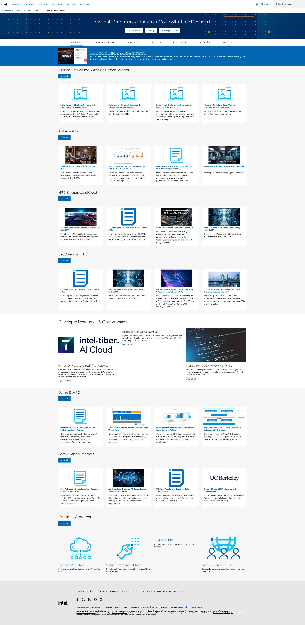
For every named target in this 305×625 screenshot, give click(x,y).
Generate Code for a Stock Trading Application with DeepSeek (219, 106)
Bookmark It (127, 344)
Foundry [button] (84, 4)
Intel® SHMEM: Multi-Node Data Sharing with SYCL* (222, 228)
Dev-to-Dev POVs (179, 42)
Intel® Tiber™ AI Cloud (71, 565)
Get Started (191, 378)
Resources (156, 42)
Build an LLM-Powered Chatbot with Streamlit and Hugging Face (124, 106)
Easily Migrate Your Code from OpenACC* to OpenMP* (80, 228)
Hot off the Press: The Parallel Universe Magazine (118, 53)
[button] (152, 351)
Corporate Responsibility (150, 591)
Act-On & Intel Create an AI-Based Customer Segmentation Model (128, 490)
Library (151, 30)
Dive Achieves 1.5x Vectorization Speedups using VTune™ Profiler (80, 490)
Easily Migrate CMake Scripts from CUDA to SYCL (127, 228)
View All (64, 76)
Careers (134, 591)
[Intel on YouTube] (95, 600)
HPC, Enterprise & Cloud (104, 42)
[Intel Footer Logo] (63, 603)
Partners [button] (71, 4)
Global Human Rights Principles (223, 613)
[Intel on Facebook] (78, 600)
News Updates (134, 30)
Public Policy (178, 591)
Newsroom (113, 591)
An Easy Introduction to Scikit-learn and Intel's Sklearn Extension (126, 167)
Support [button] (30, 4)
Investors (124, 591)
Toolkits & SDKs (163, 540)
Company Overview (84, 591)
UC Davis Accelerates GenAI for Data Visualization (172, 490)
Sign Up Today (64, 380)
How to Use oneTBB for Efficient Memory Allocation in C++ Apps (222, 428)
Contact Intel (101, 591)
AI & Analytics (76, 42)
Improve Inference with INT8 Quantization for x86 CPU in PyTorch (175, 428)
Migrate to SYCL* (133, 42)
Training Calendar (169, 30)
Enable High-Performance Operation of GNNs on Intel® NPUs (174, 106)
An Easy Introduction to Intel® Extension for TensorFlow (128, 428)
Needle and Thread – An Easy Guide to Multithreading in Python (173, 167)
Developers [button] (58, 4)
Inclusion (167, 591)
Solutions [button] (43, 4)
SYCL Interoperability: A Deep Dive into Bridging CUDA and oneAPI (222, 290)
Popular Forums (227, 42)
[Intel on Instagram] (101, 600)
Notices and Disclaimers (119, 613)
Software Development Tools (123, 565)
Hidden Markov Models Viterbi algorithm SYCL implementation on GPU (174, 290)
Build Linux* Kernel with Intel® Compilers (174, 227)
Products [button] (17, 4)
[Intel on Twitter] (83, 600)
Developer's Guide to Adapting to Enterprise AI (224, 167)
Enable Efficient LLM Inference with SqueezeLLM (220, 490)
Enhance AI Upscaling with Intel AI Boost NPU (78, 167)
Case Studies (204, 42)
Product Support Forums (217, 565)
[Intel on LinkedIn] (89, 600)
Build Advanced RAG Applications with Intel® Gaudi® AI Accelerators (78, 106)
